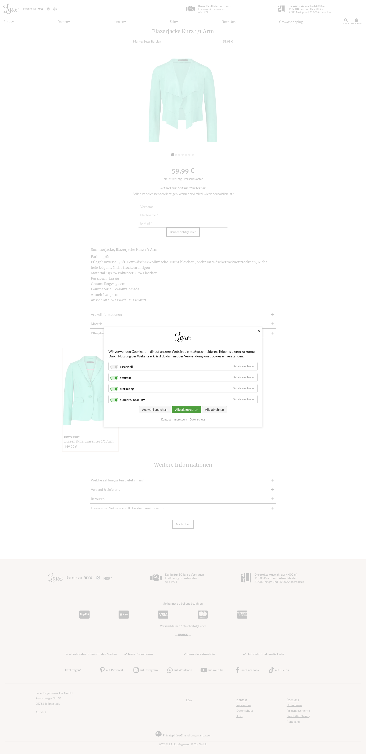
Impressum (180, 419)
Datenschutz (197, 419)
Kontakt (166, 419)
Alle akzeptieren (186, 409)
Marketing (127, 388)
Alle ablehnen (214, 409)
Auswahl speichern (155, 409)
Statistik (125, 377)
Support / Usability (132, 400)
